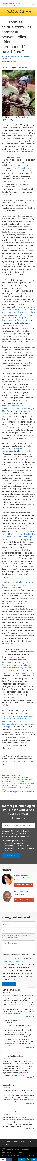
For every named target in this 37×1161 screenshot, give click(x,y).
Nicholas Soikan (22, 56)
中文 (5, 836)
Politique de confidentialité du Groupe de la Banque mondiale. (20, 848)
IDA (8, 1153)
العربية (16, 834)
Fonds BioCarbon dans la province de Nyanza (16, 448)
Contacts (29, 1141)
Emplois (23, 1141)
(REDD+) (11, 258)
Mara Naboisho (20, 168)
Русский (26, 834)
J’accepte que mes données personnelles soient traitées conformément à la (20, 846)
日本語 (13, 836)
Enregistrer (8, 984)
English (28, 67)
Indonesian (24, 836)
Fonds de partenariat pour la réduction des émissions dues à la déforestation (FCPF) (18, 312)
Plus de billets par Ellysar (23, 885)
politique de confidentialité (15, 961)
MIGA (15, 1153)
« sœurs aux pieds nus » (19, 157)
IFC (11, 1153)
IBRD (3, 1153)
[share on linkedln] (21, 1159)
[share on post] (15, 1159)
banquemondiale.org (28, 0)
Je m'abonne (11, 856)
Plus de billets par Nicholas (24, 900)
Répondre (29, 1016)
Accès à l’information (13, 1141)
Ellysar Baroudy (8, 56)
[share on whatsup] (28, 1159)
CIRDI (20, 1153)
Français (13, 61)
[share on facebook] (9, 1159)
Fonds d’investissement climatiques (17, 761)
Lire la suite (17, 1014)
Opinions (25, 11)
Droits (3, 1141)
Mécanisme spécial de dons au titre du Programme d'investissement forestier (18, 585)
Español (7, 834)
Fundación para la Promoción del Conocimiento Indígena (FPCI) (18, 408)
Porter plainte (6, 1144)
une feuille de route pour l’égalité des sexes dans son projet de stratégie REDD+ (18, 537)
